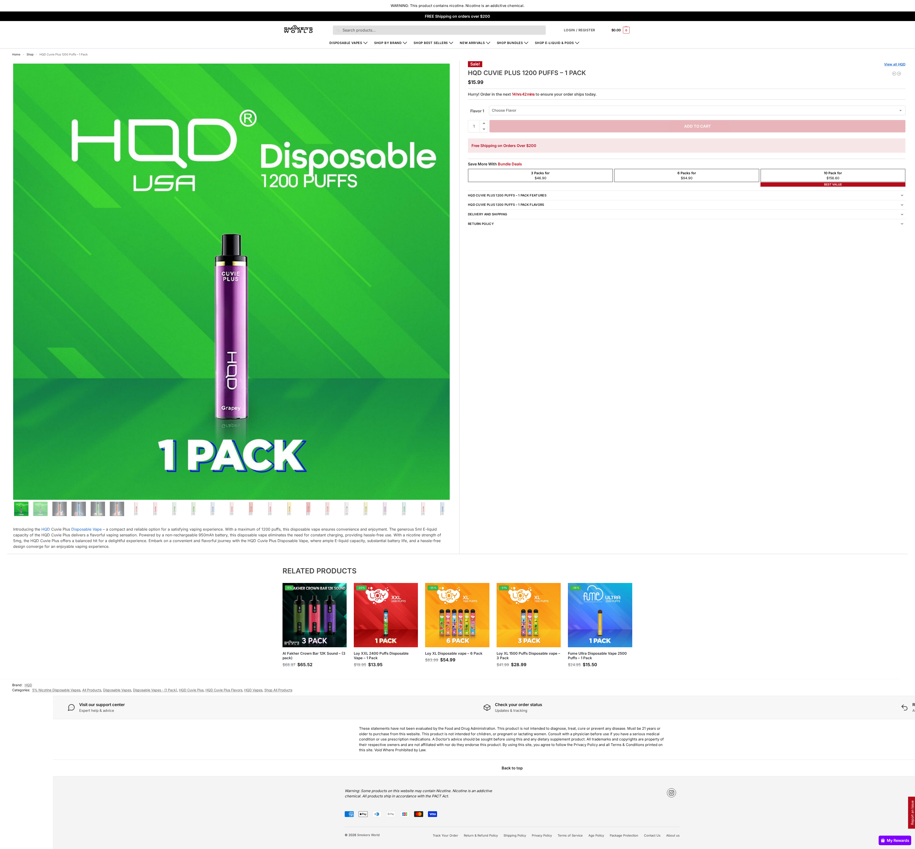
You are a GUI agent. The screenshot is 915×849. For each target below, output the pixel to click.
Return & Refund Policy (481, 835)
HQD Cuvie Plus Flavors (223, 690)
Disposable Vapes (345, 43)
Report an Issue (912, 812)
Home (16, 54)
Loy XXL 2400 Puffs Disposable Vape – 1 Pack (381, 655)
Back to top (512, 768)
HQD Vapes (253, 690)
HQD (45, 529)
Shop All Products (278, 690)
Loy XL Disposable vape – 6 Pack (453, 653)
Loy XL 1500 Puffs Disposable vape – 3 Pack (528, 655)
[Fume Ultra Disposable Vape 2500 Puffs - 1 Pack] (899, 73)
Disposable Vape (86, 529)
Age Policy (596, 835)
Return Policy (481, 224)
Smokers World (368, 835)
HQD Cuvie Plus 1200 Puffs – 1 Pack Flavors (506, 205)
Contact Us (652, 835)
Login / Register (579, 30)
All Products (91, 690)
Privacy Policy (542, 835)
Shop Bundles (510, 43)
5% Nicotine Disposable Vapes (56, 690)
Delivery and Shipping (487, 214)
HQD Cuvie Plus (191, 690)
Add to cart (697, 126)
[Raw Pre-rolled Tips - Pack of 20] (894, 73)
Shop (30, 54)
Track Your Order (445, 835)
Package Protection (624, 835)
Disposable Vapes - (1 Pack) (155, 690)
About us (673, 835)
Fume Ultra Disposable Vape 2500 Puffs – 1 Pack (597, 655)
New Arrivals (472, 43)
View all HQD (894, 64)
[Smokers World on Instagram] (671, 792)
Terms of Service (570, 835)
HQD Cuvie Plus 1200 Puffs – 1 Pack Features (507, 195)
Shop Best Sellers (431, 43)
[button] (620, 30)
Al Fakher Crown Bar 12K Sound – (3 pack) (314, 655)
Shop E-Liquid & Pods (554, 43)
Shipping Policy (515, 835)
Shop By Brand (388, 43)
